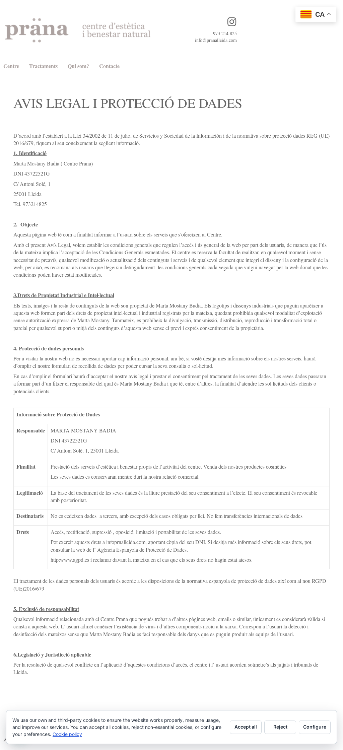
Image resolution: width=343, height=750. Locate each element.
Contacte (109, 66)
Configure (314, 727)
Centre (11, 66)
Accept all (245, 727)
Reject (280, 727)
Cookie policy (67, 734)
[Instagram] (232, 22)
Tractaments (43, 66)
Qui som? (78, 66)
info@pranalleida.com (216, 40)
